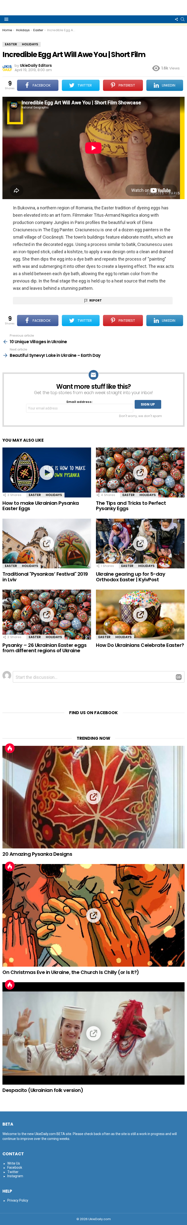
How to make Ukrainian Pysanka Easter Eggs (40, 506)
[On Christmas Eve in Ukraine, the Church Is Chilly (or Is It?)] (93, 915)
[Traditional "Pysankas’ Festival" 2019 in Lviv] (46, 544)
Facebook (14, 1167)
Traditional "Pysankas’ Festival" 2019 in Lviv (45, 577)
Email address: (79, 402)
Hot (10, 748)
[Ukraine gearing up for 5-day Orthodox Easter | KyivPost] (140, 544)
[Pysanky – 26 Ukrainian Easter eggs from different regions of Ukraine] (46, 615)
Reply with (179, 677)
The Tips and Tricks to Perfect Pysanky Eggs (131, 506)
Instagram (15, 1176)
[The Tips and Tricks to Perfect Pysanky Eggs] (140, 472)
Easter (35, 495)
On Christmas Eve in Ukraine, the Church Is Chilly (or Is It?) (70, 972)
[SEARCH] (183, 19)
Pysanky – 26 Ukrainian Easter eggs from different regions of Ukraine (44, 648)
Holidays (54, 495)
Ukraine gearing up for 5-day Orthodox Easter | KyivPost (130, 577)
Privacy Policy (17, 1200)
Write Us (13, 1163)
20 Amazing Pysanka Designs (37, 854)
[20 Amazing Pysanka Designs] (93, 797)
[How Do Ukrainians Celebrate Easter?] (140, 615)
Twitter (13, 1172)
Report (95, 300)
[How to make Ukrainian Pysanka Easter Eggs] (46, 472)
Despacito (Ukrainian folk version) (42, 1090)
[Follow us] (176, 19)
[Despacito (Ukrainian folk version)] (93, 1033)
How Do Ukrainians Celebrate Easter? (140, 645)
